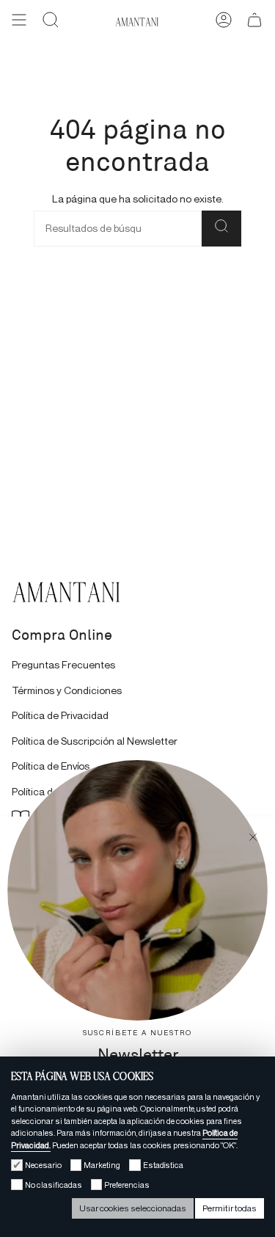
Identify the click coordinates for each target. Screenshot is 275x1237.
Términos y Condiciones (67, 691)
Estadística (163, 1165)
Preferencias (127, 1185)
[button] (50, 22)
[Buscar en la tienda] (221, 229)
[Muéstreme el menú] (19, 22)
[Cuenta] (223, 22)
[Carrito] (254, 22)
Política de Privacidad (60, 715)
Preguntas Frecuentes (63, 665)
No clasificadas (53, 1185)
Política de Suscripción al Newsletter (94, 741)
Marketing (102, 1165)
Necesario (43, 1165)
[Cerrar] (253, 838)
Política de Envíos (50, 766)
